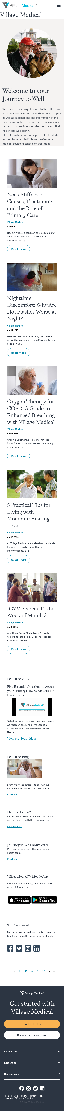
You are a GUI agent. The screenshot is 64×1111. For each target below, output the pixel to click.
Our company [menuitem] (11, 1073)
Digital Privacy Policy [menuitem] (32, 1095)
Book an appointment (32, 1035)
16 (20, 971)
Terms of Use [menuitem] (11, 1095)
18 (32, 971)
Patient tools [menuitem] (11, 1051)
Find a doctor (32, 1024)
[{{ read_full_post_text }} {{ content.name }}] (32, 173)
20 (43, 971)
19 (37, 971)
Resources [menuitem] (10, 1062)
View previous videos (21, 738)
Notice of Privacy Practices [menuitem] (20, 1098)
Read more (18, 249)
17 (26, 971)
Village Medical (15, 222)
